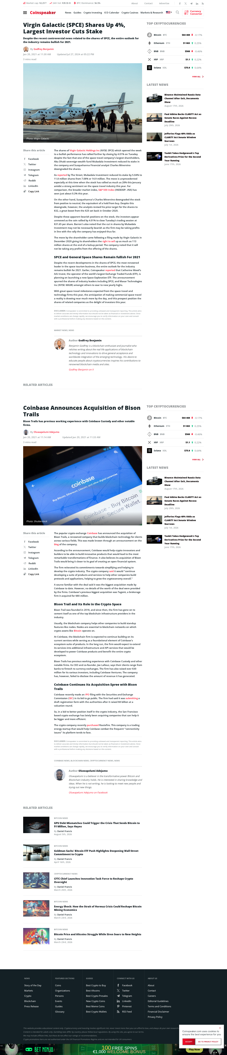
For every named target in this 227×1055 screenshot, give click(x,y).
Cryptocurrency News (101, 760)
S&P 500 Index (106, 189)
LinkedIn (33, 185)
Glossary (59, 1011)
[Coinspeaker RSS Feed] (203, 3)
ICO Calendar (111, 12)
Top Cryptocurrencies (166, 23)
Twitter (32, 164)
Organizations (62, 990)
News (68, 12)
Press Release (31, 1006)
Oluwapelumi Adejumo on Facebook (88, 792)
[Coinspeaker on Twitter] (186, 3)
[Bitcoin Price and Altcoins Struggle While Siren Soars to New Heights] (36, 937)
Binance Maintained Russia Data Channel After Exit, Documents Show (182, 98)
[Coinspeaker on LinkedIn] (197, 3)
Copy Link (33, 191)
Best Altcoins (93, 990)
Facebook (33, 158)
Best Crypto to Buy (96, 985)
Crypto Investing (93, 12)
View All (196, 76)
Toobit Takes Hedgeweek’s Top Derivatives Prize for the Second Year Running (182, 157)
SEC (71, 698)
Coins (58, 985)
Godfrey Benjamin (44, 49)
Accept (188, 1042)
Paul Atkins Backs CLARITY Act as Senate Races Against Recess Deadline (182, 118)
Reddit (32, 180)
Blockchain (30, 1001)
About (134, 3)
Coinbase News (62, 760)
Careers (152, 995)
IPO (87, 694)
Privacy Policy (155, 1016)
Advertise (164, 3)
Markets (28, 990)
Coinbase (92, 533)
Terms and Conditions (159, 1006)
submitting (132, 698)
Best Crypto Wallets (96, 1011)
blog (56, 544)
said (111, 571)
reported (62, 174)
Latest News (157, 85)
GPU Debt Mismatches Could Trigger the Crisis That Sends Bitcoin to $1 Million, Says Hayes (97, 824)
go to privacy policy (208, 1042)
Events (58, 1001)
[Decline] (219, 1028)
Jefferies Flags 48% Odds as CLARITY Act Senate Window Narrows (180, 137)
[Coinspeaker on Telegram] (191, 3)
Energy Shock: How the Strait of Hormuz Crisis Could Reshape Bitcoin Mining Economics (98, 908)
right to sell (108, 241)
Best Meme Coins (95, 1006)
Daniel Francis (64, 831)
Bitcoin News (61, 818)
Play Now (194, 1049)
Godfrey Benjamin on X (81, 369)
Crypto (27, 995)
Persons (59, 995)
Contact (148, 3)
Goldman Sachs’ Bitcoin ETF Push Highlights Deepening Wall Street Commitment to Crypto (96, 852)
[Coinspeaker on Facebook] (180, 3)
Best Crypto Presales (97, 995)
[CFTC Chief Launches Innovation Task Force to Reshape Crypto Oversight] (36, 881)
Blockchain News (80, 760)
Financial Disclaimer (158, 1011)
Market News (61, 330)
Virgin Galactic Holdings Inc (85, 150)
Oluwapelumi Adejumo (46, 431)
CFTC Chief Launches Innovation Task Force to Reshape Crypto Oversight (93, 880)
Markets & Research (152, 12)
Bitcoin (78, 630)
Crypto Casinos (130, 12)
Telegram (33, 175)
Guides (77, 12)
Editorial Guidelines (158, 1001)
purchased (93, 725)
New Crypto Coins (95, 1001)
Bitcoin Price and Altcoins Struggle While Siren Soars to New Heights (97, 934)
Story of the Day (32, 985)
